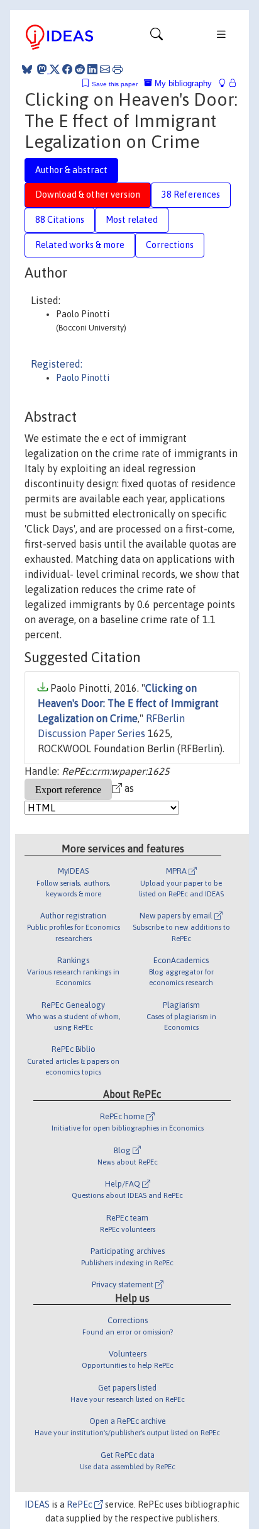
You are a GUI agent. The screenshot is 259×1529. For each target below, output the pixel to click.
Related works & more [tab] (79, 245)
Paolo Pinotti (82, 378)
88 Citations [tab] (59, 220)
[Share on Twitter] (55, 69)
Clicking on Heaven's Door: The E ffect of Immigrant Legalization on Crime (128, 703)
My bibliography (182, 83)
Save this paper (115, 84)
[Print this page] (118, 69)
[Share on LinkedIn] (92, 69)
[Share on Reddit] (80, 69)
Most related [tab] (132, 220)
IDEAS (37, 1504)
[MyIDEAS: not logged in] (226, 83)
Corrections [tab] (170, 245)
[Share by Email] (105, 69)
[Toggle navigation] (156, 37)
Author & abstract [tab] (71, 170)
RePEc (80, 1504)
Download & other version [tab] (87, 194)
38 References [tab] (191, 194)
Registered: (56, 364)
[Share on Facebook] (67, 69)
